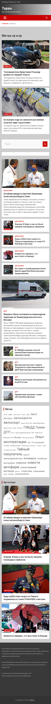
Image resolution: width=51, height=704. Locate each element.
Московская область (28, 437)
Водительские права (10, 428)
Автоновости (23, 418)
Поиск (45, 144)
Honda (5, 414)
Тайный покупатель (16, 451)
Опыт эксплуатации (24, 439)
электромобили (22, 474)
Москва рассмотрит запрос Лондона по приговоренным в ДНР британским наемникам (29, 367)
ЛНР (32, 433)
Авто (34, 414)
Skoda (28, 414)
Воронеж (20, 428)
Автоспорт (8, 190)
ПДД (28, 442)
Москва (17, 437)
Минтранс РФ (8, 437)
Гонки (40, 427)
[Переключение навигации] (5, 18)
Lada (10, 415)
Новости (8, 66)
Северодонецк (15, 445)
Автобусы (8, 418)
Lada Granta (16, 414)
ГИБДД (29, 427)
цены (5, 474)
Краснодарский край (22, 433)
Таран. (7, 8)
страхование (39, 471)
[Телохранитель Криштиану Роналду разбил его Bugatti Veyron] (25, 54)
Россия (6, 445)
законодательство (13, 458)
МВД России (39, 433)
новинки (21, 462)
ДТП (5, 311)
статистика (26, 471)
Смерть (39, 445)
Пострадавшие (38, 442)
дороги (26, 455)
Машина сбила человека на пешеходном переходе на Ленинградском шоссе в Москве (24, 317)
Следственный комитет (29, 445)
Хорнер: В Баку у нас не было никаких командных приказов (29, 225)
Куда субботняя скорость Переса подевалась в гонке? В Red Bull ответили (30, 241)
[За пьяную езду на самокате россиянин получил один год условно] (25, 102)
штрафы (11, 474)
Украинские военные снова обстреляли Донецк (28, 395)
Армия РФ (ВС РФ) (26, 423)
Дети (12, 433)
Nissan (23, 414)
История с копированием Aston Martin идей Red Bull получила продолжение (30, 271)
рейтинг (17, 471)
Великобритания (38, 423)
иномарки (30, 458)
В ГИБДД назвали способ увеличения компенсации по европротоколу (29, 352)
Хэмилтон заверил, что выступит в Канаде (26, 255)
